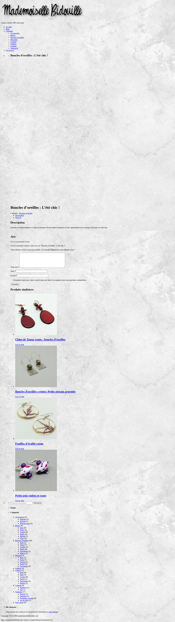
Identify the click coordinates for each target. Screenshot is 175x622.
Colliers (13, 44)
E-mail (13, 276)
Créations (9, 31)
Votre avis (14, 267)
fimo (21, 575)
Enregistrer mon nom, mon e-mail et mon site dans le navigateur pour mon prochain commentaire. (50, 280)
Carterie (13, 42)
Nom (13, 271)
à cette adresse (52, 612)
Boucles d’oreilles (17, 38)
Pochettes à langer (27, 598)
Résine (22, 536)
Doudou (23, 596)
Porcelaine (24, 551)
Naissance (14, 48)
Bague (12, 35)
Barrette (23, 519)
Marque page (25, 523)
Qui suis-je (10, 50)
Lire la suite (19, 344)
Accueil (9, 27)
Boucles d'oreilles (25, 213)
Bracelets (13, 40)
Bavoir (22, 594)
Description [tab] (19, 215)
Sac (21, 590)
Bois (21, 528)
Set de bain (24, 600)
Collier (17, 570)
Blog (7, 29)
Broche (22, 521)
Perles (22, 534)
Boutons (23, 588)
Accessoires (14, 33)
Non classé (19, 602)
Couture (13, 46)
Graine (22, 532)
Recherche (37, 503)
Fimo (22, 530)
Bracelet (18, 556)
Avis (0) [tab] (18, 218)
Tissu (22, 538)
